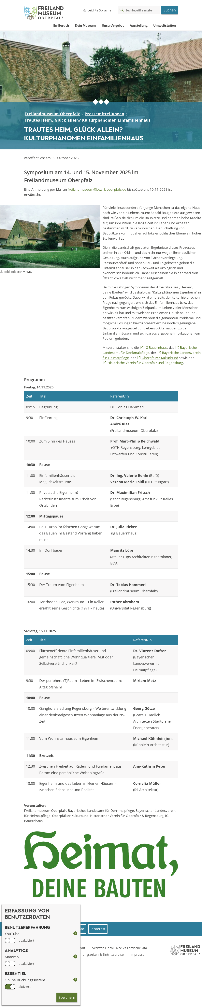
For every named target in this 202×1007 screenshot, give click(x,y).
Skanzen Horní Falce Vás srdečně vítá (119, 948)
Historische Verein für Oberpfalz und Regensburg (145, 362)
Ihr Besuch (61, 25)
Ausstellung (139, 25)
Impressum (139, 954)
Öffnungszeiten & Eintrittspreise (100, 954)
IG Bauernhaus (156, 347)
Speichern (67, 997)
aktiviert (25, 986)
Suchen (170, 10)
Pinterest (98, 928)
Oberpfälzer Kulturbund (160, 357)
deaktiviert (26, 940)
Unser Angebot (113, 25)
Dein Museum (85, 25)
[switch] (10, 940)
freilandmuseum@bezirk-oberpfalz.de (97, 189)
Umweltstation (164, 25)
